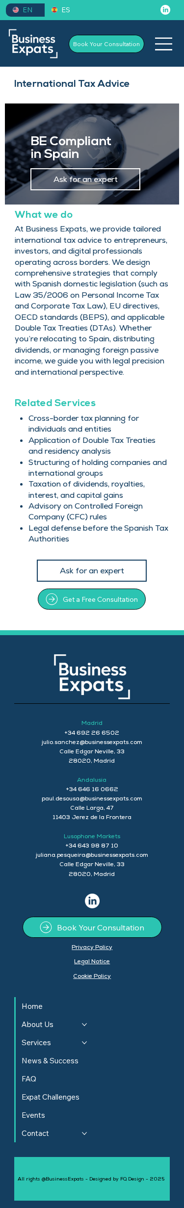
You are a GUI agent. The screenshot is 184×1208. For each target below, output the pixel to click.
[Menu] (164, 43)
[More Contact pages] (84, 1133)
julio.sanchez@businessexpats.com (92, 742)
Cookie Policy (92, 976)
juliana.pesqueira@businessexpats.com (92, 855)
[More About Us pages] (84, 1024)
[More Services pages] (84, 1042)
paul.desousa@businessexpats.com (92, 798)
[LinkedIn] (165, 10)
